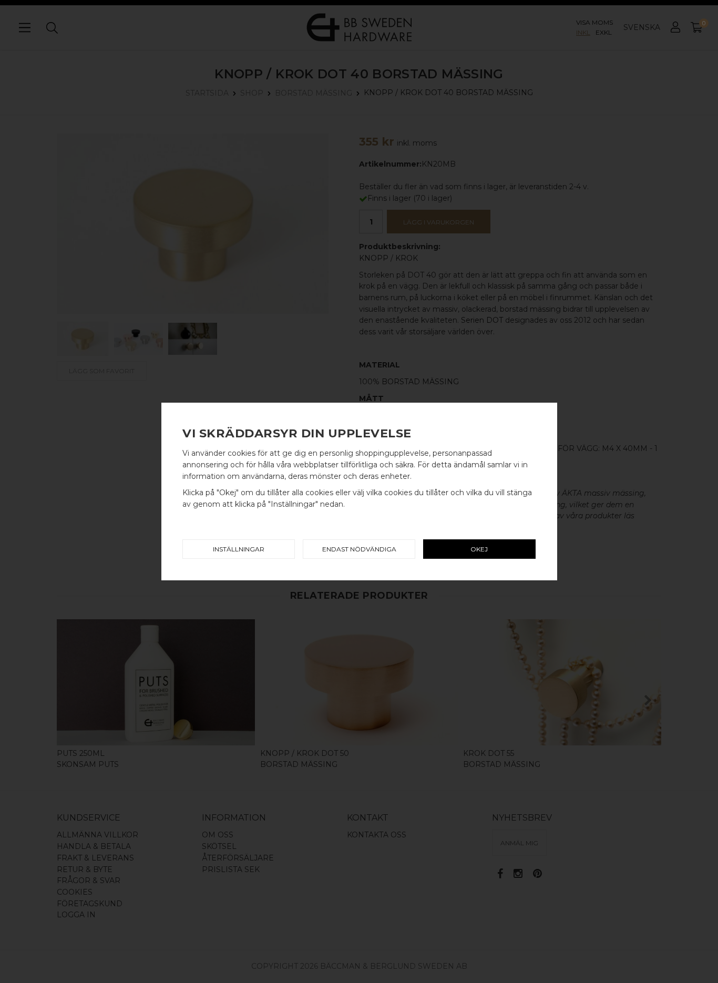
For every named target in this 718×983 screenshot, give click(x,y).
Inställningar (238, 549)
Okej (479, 549)
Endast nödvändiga (359, 549)
